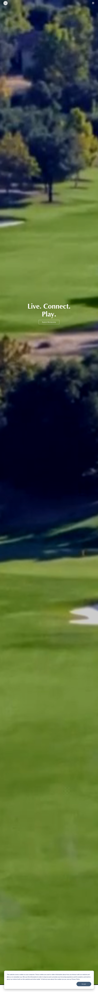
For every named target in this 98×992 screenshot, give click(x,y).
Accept (84, 984)
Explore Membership (49, 322)
